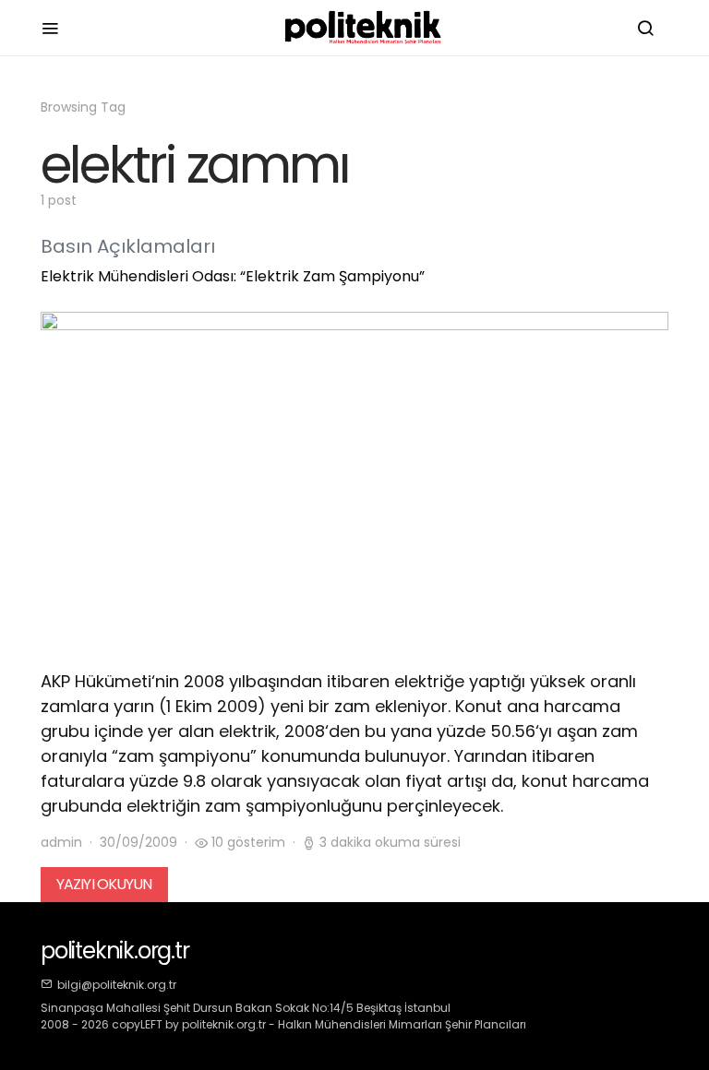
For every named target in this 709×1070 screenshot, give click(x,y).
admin (61, 842)
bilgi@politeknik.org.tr (116, 985)
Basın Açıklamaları (128, 246)
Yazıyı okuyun (104, 884)
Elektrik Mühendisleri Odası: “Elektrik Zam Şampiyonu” (233, 276)
